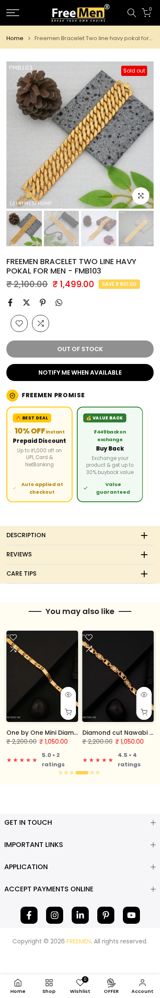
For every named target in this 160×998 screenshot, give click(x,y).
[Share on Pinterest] (43, 302)
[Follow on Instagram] (54, 915)
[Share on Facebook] (10, 302)
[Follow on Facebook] (29, 915)
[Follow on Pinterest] (105, 915)
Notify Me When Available (80, 372)
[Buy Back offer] (110, 454)
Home (14, 38)
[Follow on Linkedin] (80, 915)
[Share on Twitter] (26, 302)
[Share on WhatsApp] (59, 302)
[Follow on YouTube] (131, 915)
